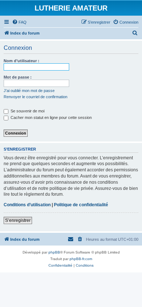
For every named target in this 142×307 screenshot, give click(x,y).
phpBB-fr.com (81, 259)
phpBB (54, 252)
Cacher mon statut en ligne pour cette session (50, 117)
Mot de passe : (18, 77)
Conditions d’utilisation (27, 204)
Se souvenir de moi (26, 111)
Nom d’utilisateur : (21, 61)
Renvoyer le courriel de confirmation (35, 97)
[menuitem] (19, 22)
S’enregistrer (18, 220)
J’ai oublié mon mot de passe (29, 90)
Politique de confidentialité (81, 204)
